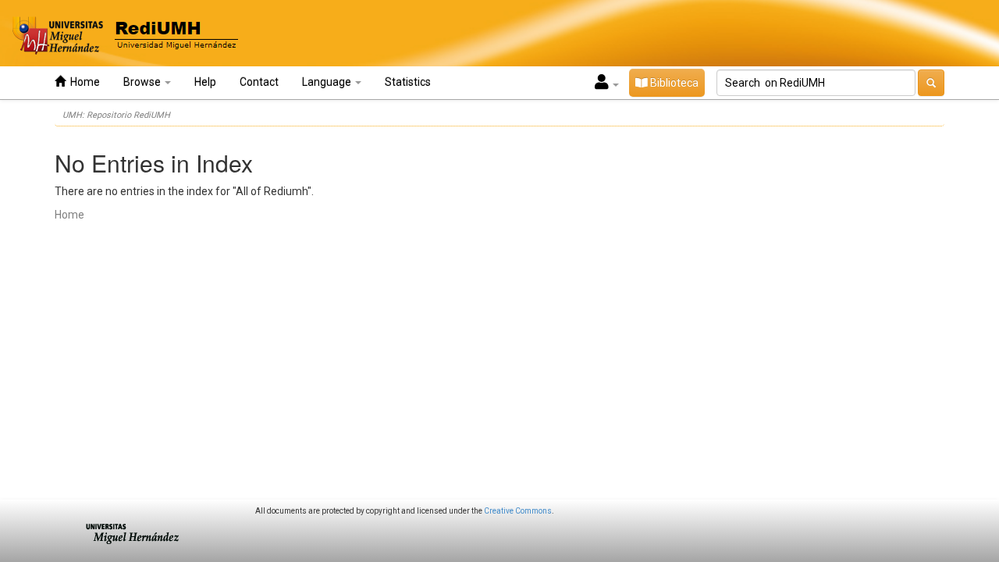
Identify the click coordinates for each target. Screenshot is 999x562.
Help (205, 82)
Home (83, 82)
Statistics (408, 82)
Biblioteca (673, 82)
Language (328, 82)
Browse (143, 82)
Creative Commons (518, 511)
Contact (259, 82)
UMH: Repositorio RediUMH (116, 115)
